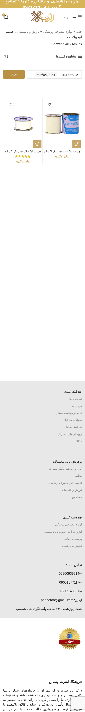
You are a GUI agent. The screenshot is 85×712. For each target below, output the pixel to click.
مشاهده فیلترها (66, 56)
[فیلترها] (69, 219)
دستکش (77, 497)
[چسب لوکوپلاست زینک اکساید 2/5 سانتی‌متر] (22, 123)
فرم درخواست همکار (69, 412)
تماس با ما (75, 398)
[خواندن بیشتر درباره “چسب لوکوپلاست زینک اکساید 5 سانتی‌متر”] (76, 144)
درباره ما (76, 405)
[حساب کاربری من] (66, 16)
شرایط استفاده (73, 426)
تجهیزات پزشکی (72, 545)
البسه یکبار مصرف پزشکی (65, 483)
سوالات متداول (73, 419)
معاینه (78, 475)
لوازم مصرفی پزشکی (58, 31)
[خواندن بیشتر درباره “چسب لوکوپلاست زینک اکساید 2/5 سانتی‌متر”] (37, 144)
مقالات (78, 441)
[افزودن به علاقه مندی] (49, 104)
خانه (79, 31)
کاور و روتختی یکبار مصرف (65, 468)
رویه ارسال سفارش (70, 434)
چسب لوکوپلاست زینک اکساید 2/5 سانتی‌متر (23, 153)
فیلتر (14, 74)
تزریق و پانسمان (28, 31)
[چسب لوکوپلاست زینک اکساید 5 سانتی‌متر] (62, 123)
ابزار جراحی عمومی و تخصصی (63, 531)
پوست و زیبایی (73, 538)
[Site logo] (42, 16)
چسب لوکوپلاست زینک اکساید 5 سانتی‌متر (62, 153)
